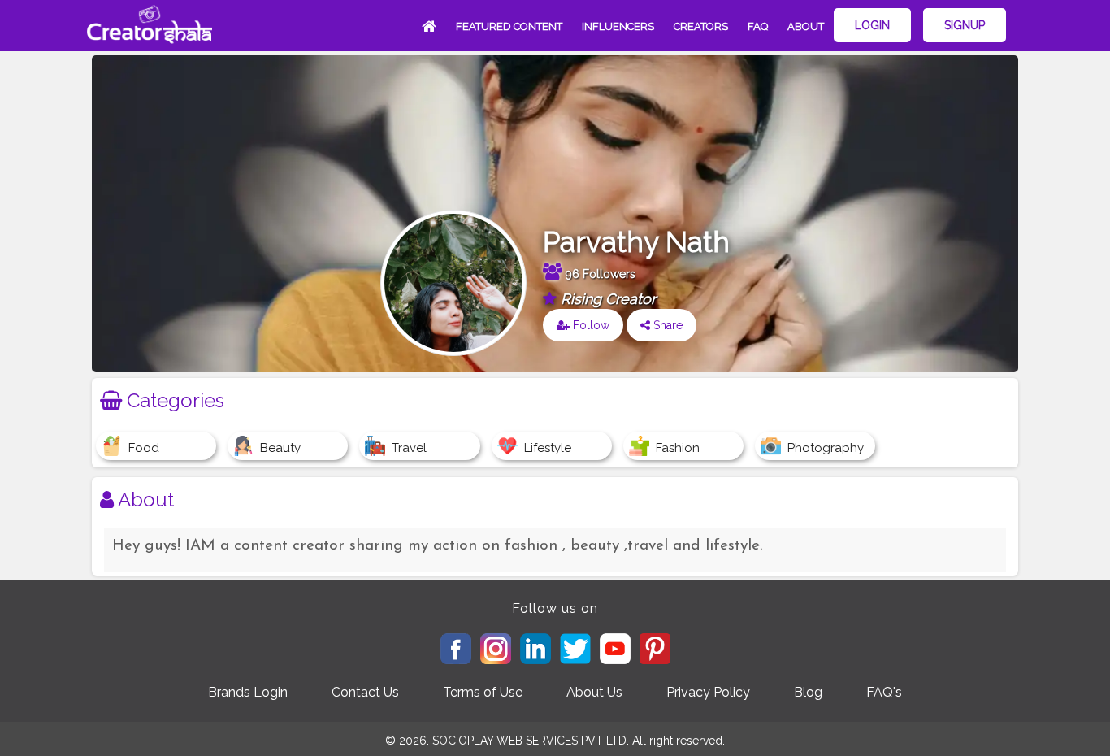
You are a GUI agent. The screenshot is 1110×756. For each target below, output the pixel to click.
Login (872, 25)
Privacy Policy (708, 692)
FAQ (758, 26)
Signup (964, 25)
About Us (594, 692)
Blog (808, 692)
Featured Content (509, 26)
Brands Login (248, 692)
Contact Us (365, 692)
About (805, 26)
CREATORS (701, 26)
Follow (589, 325)
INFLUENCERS (618, 26)
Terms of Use (482, 692)
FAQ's (884, 692)
